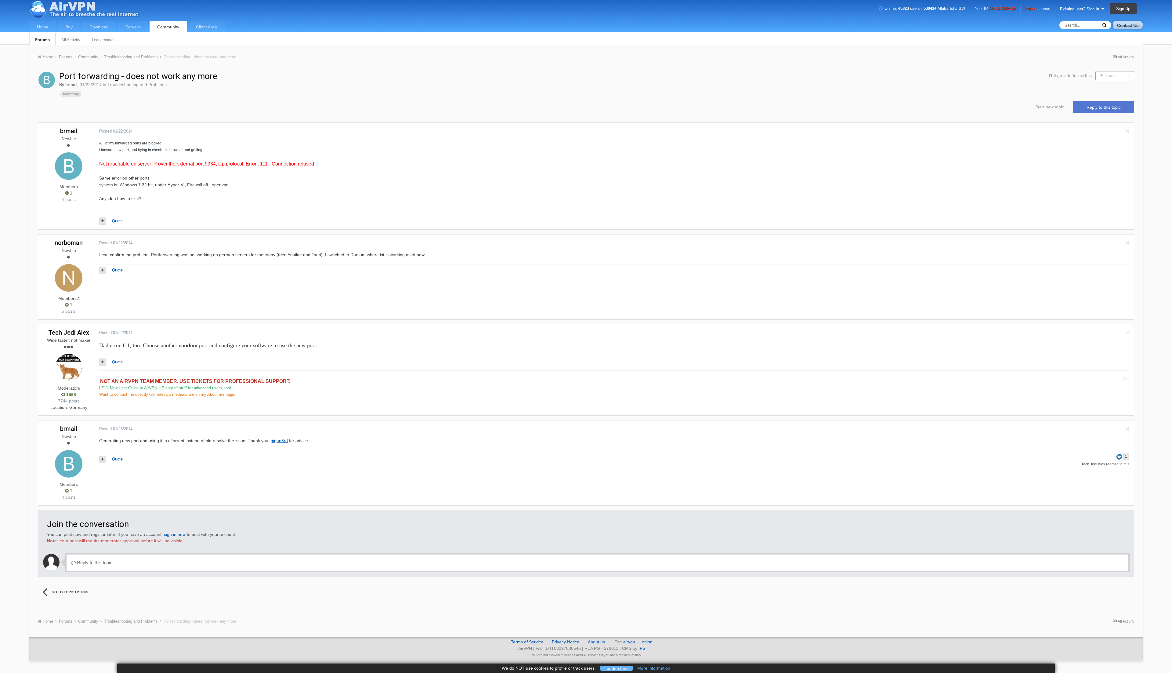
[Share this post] (1127, 131)
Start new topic (1049, 106)
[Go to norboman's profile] (68, 278)
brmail (71, 84)
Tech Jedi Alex (68, 332)
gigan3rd (279, 440)
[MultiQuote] (102, 221)
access (1037, 9)
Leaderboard (103, 40)
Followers (1108, 76)
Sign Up (1123, 8)
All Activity (70, 40)
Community (168, 26)
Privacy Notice (565, 641)
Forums (42, 40)
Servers (132, 26)
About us (596, 641)
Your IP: (995, 9)
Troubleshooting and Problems (137, 84)
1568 (70, 394)
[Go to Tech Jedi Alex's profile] (68, 367)
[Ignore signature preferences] (1126, 378)
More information (653, 668)
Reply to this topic (1104, 107)
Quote (117, 221)
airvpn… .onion (638, 641)
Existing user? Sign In (1080, 9)
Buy (69, 26)
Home (43, 26)
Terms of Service (527, 641)
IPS (641, 648)
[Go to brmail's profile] (46, 80)
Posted (115, 131)
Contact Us (1127, 25)
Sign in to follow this (1073, 75)
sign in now (175, 534)
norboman (69, 242)
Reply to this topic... (96, 562)
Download (99, 26)
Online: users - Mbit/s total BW (924, 8)
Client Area (206, 26)
